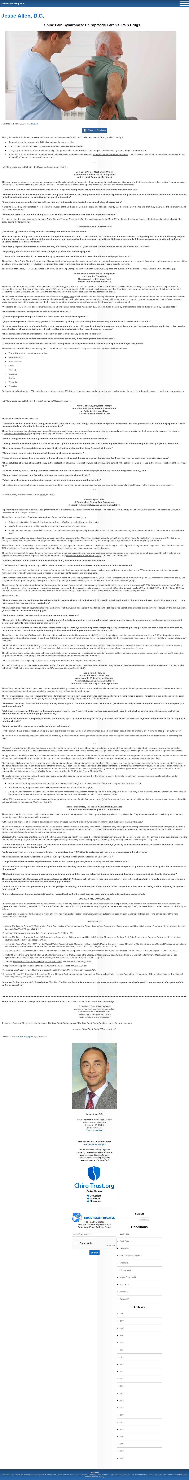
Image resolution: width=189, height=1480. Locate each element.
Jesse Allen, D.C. (22, 16)
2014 (121, 1371)
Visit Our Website (94, 1130)
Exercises (124, 1292)
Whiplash (124, 1263)
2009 (121, 1335)
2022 (121, 1429)
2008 (121, 1328)
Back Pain (124, 1234)
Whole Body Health (128, 1277)
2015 (121, 1379)
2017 (121, 1393)
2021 (121, 1422)
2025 (121, 1451)
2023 (121, 1437)
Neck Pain (124, 1241)
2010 (121, 1343)
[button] (144, 1219)
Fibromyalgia (125, 1270)
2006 (121, 1314)
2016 (121, 1386)
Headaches (124, 1248)
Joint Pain (124, 1284)
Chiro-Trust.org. (24, 1037)
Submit (94, 1253)
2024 (121, 1444)
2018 (121, 1400)
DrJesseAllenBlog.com (12, 3)
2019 (121, 1408)
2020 (121, 1415)
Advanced (34, 124)
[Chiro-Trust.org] (94, 1184)
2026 (121, 1458)
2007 (121, 1321)
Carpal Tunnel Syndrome (130, 1255)
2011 (121, 1350)
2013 (121, 1364)
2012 (121, 1357)
